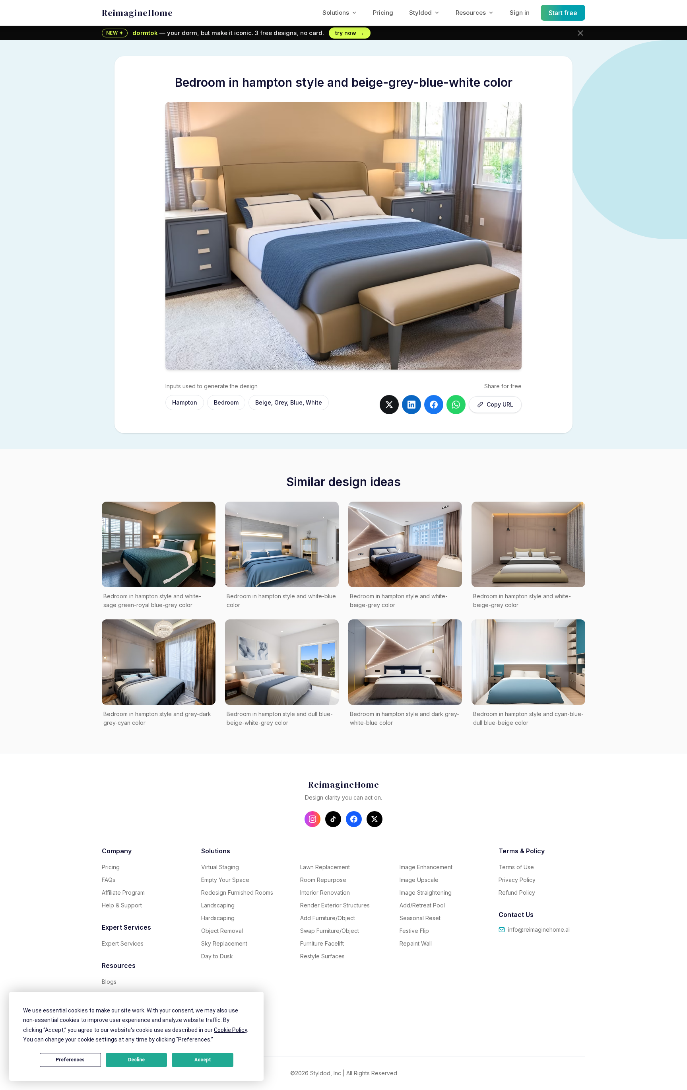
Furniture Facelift (322, 943)
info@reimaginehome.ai (539, 929)
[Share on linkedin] (411, 404)
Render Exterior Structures (335, 905)
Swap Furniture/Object (329, 930)
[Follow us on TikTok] (333, 819)
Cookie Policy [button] (230, 1030)
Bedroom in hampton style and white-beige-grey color (399, 601)
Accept (202, 1060)
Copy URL (500, 404)
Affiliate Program (123, 892)
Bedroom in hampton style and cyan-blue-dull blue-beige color (528, 718)
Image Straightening (426, 892)
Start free (563, 13)
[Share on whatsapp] (456, 404)
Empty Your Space (225, 879)
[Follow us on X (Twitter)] (374, 819)
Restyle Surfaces (322, 956)
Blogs (109, 981)
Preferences (70, 1060)
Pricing (383, 12)
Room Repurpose (323, 879)
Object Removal (222, 930)
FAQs (108, 879)
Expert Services (123, 943)
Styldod (420, 12)
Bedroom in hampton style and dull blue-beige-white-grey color (280, 718)
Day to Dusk (217, 956)
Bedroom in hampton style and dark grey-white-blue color (404, 718)
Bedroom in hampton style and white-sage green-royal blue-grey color (152, 601)
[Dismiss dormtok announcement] (580, 33)
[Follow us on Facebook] (354, 819)
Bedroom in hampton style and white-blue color (281, 601)
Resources (471, 12)
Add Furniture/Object (327, 918)
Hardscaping (218, 918)
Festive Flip (414, 930)
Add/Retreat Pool (422, 905)
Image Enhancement (426, 867)
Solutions (335, 12)
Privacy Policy (517, 879)
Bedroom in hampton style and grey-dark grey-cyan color (157, 718)
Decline (136, 1060)
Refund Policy (517, 892)
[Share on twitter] (389, 404)
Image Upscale (419, 879)
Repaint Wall (416, 943)
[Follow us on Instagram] (312, 819)
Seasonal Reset (420, 918)
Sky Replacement (224, 943)
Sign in (520, 12)
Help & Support (122, 905)
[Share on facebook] (433, 404)
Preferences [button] (194, 1039)
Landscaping (218, 905)
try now (349, 32)
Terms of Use (516, 867)
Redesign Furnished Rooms (237, 892)
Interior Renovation (325, 892)
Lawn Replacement (325, 867)
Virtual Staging (220, 867)
